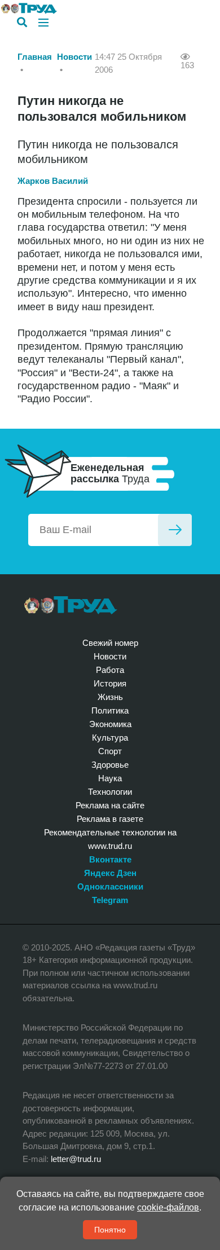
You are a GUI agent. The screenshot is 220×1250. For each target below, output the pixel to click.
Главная (34, 56)
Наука (110, 778)
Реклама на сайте (110, 805)
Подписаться (175, 530)
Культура (110, 737)
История (110, 683)
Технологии (110, 791)
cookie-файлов (168, 1207)
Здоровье (110, 764)
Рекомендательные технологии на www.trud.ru (110, 839)
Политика (110, 710)
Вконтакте (110, 859)
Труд (71, 605)
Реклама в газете (110, 819)
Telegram (110, 900)
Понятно (110, 1229)
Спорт (110, 751)
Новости (74, 56)
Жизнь (110, 697)
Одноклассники (110, 886)
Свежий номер (110, 643)
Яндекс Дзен (110, 873)
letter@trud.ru (76, 1159)
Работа (110, 670)
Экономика (110, 724)
